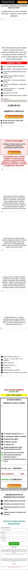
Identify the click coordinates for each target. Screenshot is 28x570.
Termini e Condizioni (11, 566)
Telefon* (3, 537)
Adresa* (3, 532)
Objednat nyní (14, 543)
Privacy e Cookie (5, 566)
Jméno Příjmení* (5, 527)
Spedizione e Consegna (16, 567)
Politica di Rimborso (19, 566)
